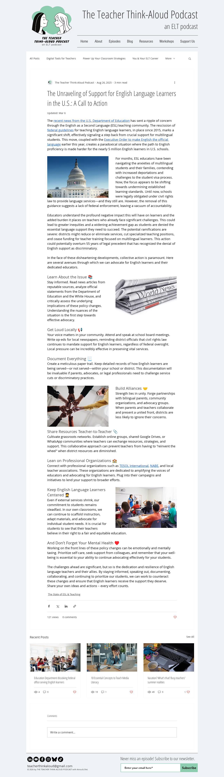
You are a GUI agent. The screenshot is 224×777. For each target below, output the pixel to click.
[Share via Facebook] (49, 606)
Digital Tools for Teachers (61, 58)
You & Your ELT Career (145, 58)
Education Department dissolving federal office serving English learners (54, 680)
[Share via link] (74, 606)
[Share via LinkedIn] (66, 606)
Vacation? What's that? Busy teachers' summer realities (166, 680)
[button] (189, 58)
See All (190, 636)
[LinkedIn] (30, 759)
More (168, 58)
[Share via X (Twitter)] (57, 606)
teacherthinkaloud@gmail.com (49, 766)
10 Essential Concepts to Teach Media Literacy (110, 680)
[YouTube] (36, 759)
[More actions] (175, 82)
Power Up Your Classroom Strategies (104, 58)
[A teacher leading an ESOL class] (55, 657)
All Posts (35, 58)
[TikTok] (60, 759)
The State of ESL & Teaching (64, 594)
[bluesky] (54, 759)
